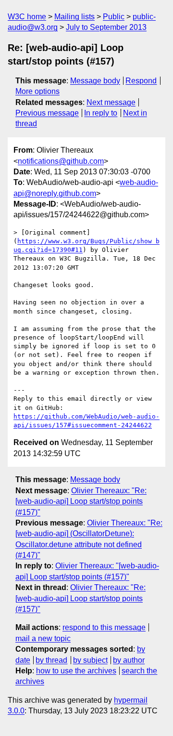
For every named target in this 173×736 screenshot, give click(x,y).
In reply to (100, 113)
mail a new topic (43, 638)
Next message (111, 102)
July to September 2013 (106, 27)
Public (113, 17)
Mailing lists (74, 17)
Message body (95, 81)
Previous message (47, 113)
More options (37, 91)
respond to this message (104, 627)
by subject (90, 660)
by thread (51, 660)
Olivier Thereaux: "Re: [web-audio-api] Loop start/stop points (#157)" (81, 501)
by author (129, 660)
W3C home (27, 17)
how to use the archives (76, 671)
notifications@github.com (61, 161)
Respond (141, 81)
